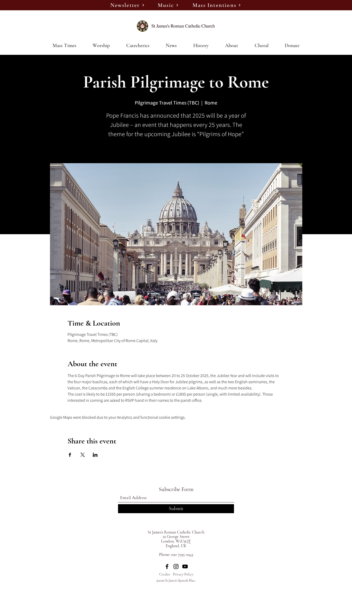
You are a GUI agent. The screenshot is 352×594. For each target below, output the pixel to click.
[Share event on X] (82, 455)
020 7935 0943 (182, 554)
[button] (171, 45)
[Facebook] (167, 566)
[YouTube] (185, 566)
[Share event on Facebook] (70, 455)
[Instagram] (176, 566)
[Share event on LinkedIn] (95, 455)
